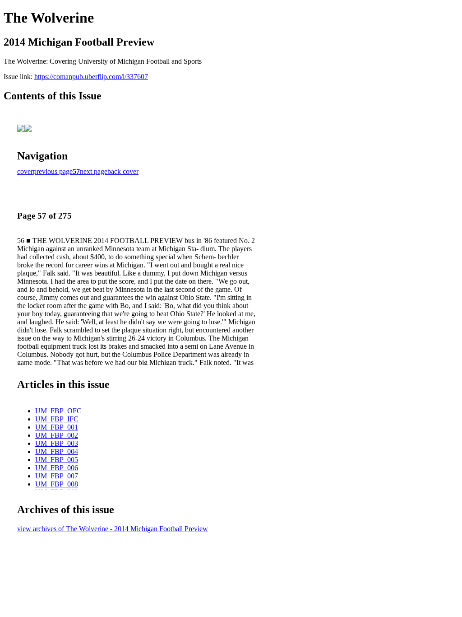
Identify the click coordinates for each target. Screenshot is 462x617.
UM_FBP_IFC (57, 419)
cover (25, 171)
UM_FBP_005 (56, 459)
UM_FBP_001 (56, 427)
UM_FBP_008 (56, 484)
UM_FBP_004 (56, 451)
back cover (123, 171)
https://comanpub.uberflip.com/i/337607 (91, 76)
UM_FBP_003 (56, 443)
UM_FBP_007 (56, 476)
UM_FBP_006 (56, 468)
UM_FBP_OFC (58, 411)
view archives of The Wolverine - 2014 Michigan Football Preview (112, 529)
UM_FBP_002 (56, 435)
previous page (53, 171)
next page (93, 171)
